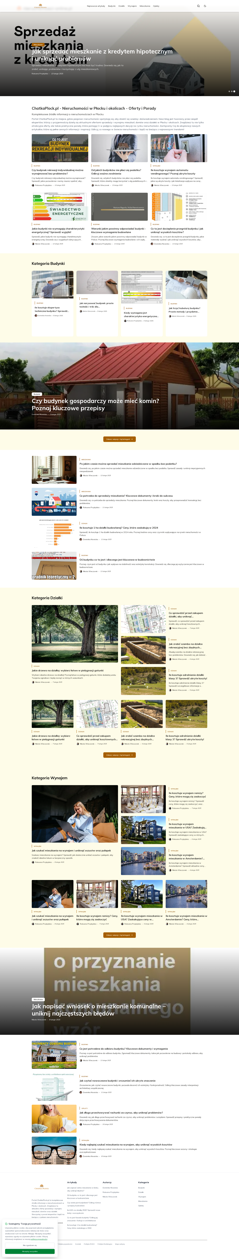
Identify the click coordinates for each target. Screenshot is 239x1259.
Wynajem (132, 6)
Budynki (112, 6)
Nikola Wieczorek (39, 1020)
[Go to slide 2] (232, 91)
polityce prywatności (39, 1239)
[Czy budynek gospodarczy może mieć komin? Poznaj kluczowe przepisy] (119, 385)
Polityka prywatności (65, 1244)
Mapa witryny (120, 1244)
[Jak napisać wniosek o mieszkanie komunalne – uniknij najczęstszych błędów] (119, 991)
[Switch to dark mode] (205, 6)
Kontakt (78, 1244)
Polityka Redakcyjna (105, 1244)
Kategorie (143, 1182)
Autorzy (107, 1182)
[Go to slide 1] (229, 91)
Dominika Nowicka (39, 414)
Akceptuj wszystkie (30, 1251)
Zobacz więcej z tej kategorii (118, 439)
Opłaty (156, 6)
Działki (122, 6)
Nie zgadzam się (30, 1245)
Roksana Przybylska (40, 73)
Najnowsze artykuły (96, 6)
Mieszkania (145, 6)
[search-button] (198, 6)
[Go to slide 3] (234, 91)
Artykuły (72, 1182)
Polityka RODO (89, 1244)
